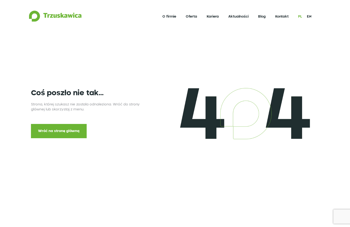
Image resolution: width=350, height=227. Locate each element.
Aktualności (236, 17)
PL (298, 17)
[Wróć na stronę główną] (57, 18)
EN (307, 17)
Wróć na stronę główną (59, 131)
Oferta (189, 17)
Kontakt (280, 17)
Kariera (211, 17)
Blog (260, 17)
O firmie (167, 17)
